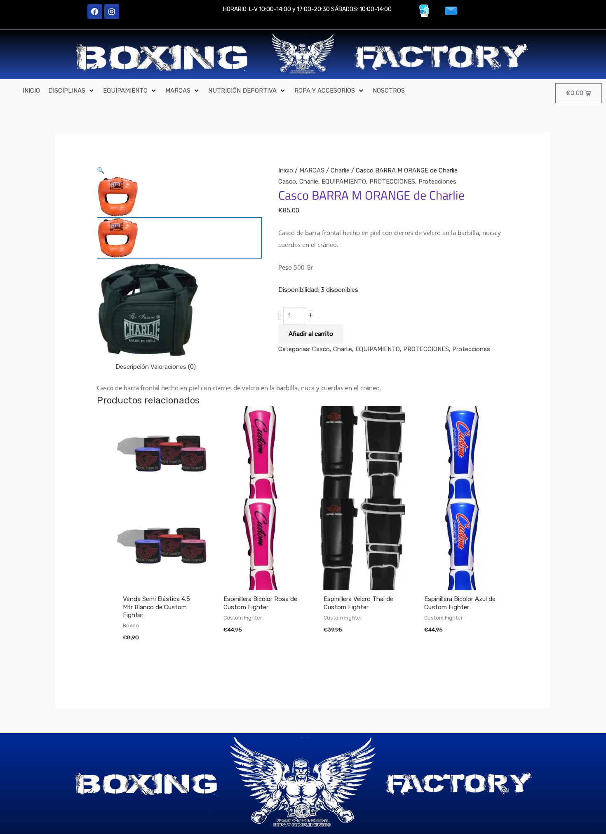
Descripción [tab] (132, 366)
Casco (287, 181)
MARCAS (311, 170)
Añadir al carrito (311, 334)
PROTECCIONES (392, 181)
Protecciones (437, 181)
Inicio (285, 170)
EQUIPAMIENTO (344, 181)
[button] (71, 91)
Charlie (340, 170)
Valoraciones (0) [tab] (173, 366)
